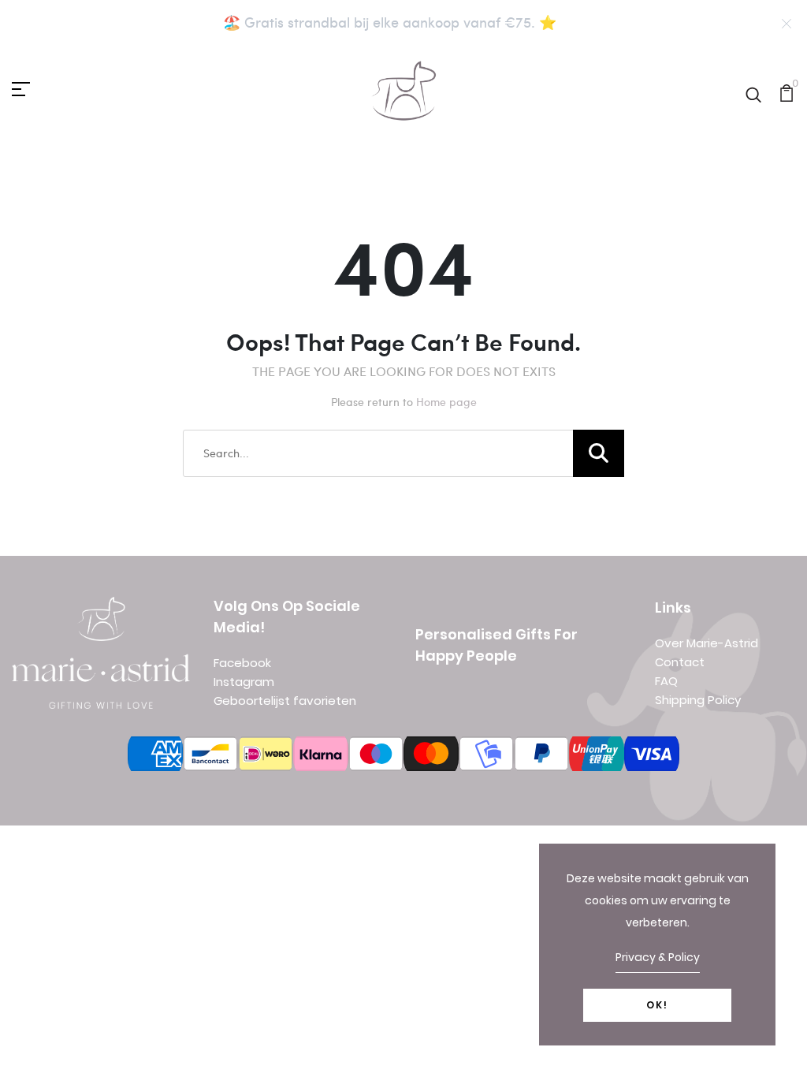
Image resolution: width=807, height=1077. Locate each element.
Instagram (244, 681)
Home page (446, 401)
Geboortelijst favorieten (285, 700)
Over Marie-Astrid (706, 643)
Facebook (242, 662)
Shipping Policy (698, 699)
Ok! (657, 1005)
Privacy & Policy (657, 957)
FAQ (666, 681)
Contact (680, 662)
